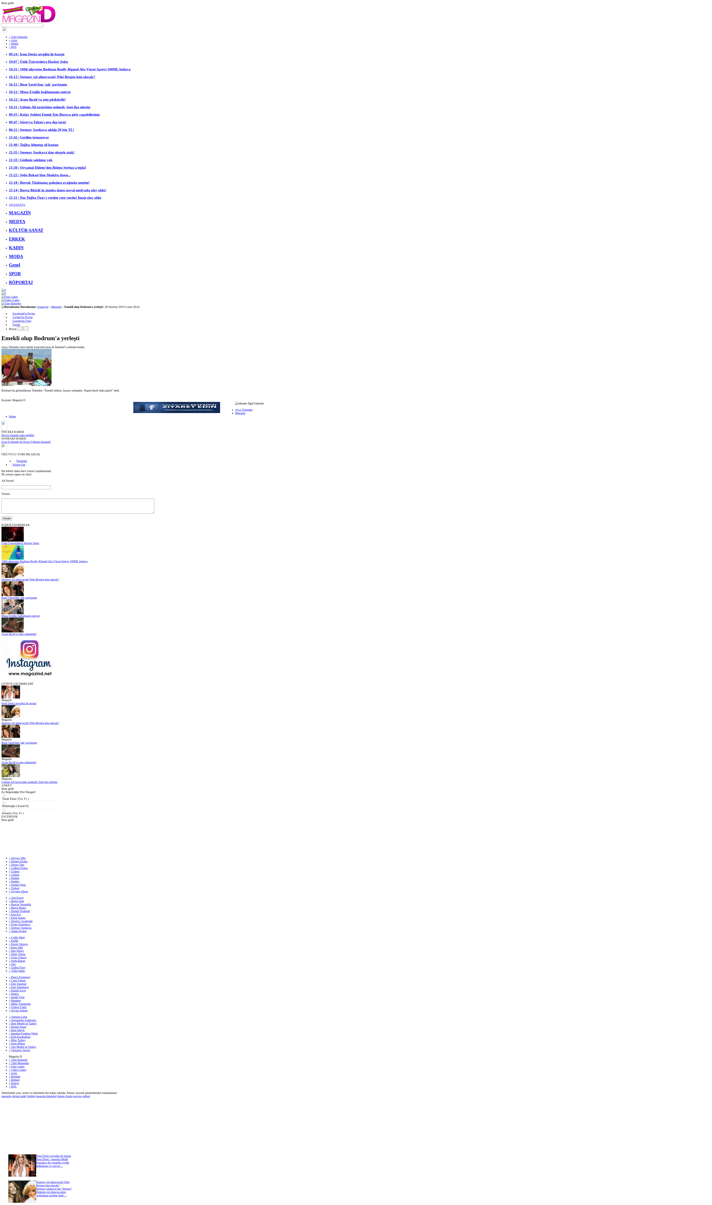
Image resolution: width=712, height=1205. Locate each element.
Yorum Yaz (18, 464)
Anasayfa (42, 306)
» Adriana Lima (18, 1016)
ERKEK (17, 238)
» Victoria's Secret (19, 1050)
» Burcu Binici (17, 907)
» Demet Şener (17, 1026)
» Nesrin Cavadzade (21, 921)
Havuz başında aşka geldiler (17, 435)
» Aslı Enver (16, 897)
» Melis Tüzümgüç (20, 1003)
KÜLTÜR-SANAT (26, 230)
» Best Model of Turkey (23, 1023)
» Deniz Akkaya (18, 944)
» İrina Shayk (17, 1030)
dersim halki (19, 1096)
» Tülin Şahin (17, 970)
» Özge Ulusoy (18, 957)
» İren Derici (16, 950)
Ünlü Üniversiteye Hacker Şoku (20, 543)
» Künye (14, 1083)
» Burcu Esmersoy (20, 977)
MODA (16, 256)
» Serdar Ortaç (17, 884)
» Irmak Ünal (16, 997)
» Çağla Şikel (17, 937)
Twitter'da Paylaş (22, 317)
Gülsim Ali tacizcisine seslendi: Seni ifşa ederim (29, 782)
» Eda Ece (15, 914)
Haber (12, 416)
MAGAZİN (20, 212)
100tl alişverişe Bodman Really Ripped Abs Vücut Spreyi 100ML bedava (44, 561)
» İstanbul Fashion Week (23, 1033)
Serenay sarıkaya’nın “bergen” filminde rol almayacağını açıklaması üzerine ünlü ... (54, 1192)
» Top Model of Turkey (22, 1046)
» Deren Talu (16, 864)
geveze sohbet (81, 1096)
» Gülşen (14, 871)
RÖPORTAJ (21, 282)
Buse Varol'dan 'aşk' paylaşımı (19, 597)
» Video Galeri (17, 1069)
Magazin (56, 306)
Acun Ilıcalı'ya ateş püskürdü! (18, 634)
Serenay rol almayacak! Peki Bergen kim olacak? (30, 579)
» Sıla (12, 964)
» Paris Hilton (17, 1043)
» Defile (13, 940)
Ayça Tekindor (244, 409)
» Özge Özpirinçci (19, 924)
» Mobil (13, 43)
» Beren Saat (16, 901)
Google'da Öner (21, 321)
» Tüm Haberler (18, 37)
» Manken (15, 1000)
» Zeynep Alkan (18, 891)
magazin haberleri (46, 1096)
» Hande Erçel (17, 990)
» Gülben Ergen (18, 868)
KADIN (16, 247)
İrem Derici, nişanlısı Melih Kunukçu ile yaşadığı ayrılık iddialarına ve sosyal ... (52, 1163)
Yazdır (16, 324)
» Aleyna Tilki (17, 858)
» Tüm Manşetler (19, 1063)
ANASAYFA (17, 204)
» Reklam (14, 1076)
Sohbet (31, 1096)
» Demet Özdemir (19, 911)
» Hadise (14, 878)
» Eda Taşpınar (18, 983)
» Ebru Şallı (16, 947)
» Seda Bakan (17, 960)
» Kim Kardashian (19, 1036)
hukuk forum (65, 1096)
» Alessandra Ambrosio (22, 1020)
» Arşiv (13, 40)
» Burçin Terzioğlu (20, 904)
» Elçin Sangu (17, 917)
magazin (6, 1096)
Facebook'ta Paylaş (23, 313)
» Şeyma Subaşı (18, 1010)
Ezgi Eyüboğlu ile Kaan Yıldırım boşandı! (26, 441)
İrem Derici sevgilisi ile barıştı (18, 703)
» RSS (13, 47)
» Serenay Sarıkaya (20, 927)
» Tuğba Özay (17, 967)
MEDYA (17, 221)
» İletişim (14, 1079)
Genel (14, 264)
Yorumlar (21, 461)
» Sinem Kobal (18, 931)
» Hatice (14, 993)
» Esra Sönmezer (19, 987)
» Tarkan (14, 888)
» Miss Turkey (17, 1040)
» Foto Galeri (16, 1066)
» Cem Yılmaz (17, 980)
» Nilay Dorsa (17, 954)
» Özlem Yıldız (18, 1007)
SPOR (15, 273)
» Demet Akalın (18, 861)
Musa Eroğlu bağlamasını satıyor (20, 615)
